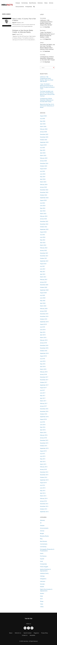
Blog (41, 538)
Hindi (41, 561)
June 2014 (42, 488)
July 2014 (42, 485)
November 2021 (44, 255)
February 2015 (43, 466)
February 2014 (43, 498)
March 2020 (43, 306)
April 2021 (42, 274)
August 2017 (43, 387)
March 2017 (43, 401)
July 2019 (42, 327)
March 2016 (43, 432)
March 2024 (43, 182)
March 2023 (43, 213)
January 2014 (43, 501)
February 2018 (43, 372)
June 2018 (42, 361)
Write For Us (18, 633)
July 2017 (42, 390)
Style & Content (27, 633)
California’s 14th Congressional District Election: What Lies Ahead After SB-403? (46, 22)
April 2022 (42, 242)
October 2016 (43, 414)
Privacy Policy (44, 633)
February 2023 (43, 216)
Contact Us (24, 635)
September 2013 (44, 511)
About (10, 633)
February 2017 (43, 403)
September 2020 (44, 290)
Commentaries (43, 18)
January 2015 (43, 469)
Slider (41, 596)
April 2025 (42, 153)
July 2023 (42, 203)
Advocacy (42, 520)
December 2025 (44, 134)
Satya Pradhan (47, 26)
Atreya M (14, 34)
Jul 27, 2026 (42, 61)
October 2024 (43, 166)
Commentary (24, 3)
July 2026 (42, 118)
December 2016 (44, 408)
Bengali (42, 533)
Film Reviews (43, 556)
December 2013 (44, 503)
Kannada (42, 584)
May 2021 (42, 271)
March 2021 (43, 277)
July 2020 (42, 295)
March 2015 (43, 464)
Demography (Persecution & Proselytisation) (47, 550)
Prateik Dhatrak (47, 51)
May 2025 (42, 150)
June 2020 (42, 298)
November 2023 (44, 192)
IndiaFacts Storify (44, 573)
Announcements (20, 6)
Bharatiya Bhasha (44, 536)
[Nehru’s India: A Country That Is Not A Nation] (6, 22)
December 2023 (44, 190)
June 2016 (42, 424)
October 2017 (43, 382)
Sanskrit (42, 593)
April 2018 (42, 366)
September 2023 (44, 197)
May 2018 (42, 364)
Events (41, 553)
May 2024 (42, 176)
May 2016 (42, 427)
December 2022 (44, 221)
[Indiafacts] (7, 5)
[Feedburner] (25, 628)
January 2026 (43, 131)
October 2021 (43, 258)
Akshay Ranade (47, 61)
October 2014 (43, 477)
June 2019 (42, 329)
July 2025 (42, 147)
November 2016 (44, 411)
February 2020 (43, 308)
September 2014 (44, 480)
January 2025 (43, 160)
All (40, 523)
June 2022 (42, 237)
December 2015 (44, 440)
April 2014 (42, 493)
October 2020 (43, 287)
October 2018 (43, 350)
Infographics (43, 578)
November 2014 (44, 474)
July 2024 (42, 171)
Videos (46, 3)
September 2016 (44, 416)
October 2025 (43, 139)
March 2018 (43, 369)
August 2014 (43, 482)
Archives (51, 3)
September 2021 (44, 261)
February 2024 (43, 184)
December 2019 (44, 313)
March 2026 (43, 126)
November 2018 (44, 348)
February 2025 (43, 158)
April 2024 (42, 179)
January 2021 (43, 282)
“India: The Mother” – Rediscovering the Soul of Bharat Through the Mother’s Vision (47, 35)
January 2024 (43, 187)
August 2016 (43, 419)
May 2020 (42, 300)
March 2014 (43, 495)
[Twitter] (32, 628)
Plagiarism (36, 633)
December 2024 (44, 163)
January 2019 (43, 343)
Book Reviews (32, 3)
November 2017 (44, 379)
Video (41, 604)
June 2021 (42, 269)
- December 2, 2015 (20, 22)
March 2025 (43, 155)
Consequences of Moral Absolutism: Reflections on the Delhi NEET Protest (47, 58)
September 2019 (44, 321)
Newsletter (32, 635)
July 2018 (42, 358)
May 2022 (42, 240)
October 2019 (43, 319)
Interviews (40, 3)
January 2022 (43, 250)
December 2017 (44, 377)
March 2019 (43, 337)
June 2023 (42, 205)
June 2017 (42, 393)
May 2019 (42, 332)
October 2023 (43, 195)
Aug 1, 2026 (42, 51)
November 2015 (44, 443)
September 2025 (44, 142)
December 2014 (44, 472)
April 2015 (42, 461)
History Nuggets (44, 566)
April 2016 (42, 430)
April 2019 (42, 335)
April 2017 (42, 398)
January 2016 (43, 437)
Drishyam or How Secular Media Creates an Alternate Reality (22, 31)
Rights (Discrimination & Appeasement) (46, 590)
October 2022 (43, 226)
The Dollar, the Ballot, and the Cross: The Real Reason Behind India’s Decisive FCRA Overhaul (47, 47)
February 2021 (43, 279)
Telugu (41, 601)
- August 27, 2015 (19, 34)
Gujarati (42, 558)
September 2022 (44, 229)
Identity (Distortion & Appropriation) (45, 570)
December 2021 (44, 253)
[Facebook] (28, 628)
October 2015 (43, 445)
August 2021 (43, 263)
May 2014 (42, 490)
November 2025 (44, 137)
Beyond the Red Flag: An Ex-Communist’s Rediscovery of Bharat (47, 106)
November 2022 (44, 224)
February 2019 (43, 340)
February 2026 (43, 129)
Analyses (18, 3)
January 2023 (43, 218)
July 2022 (42, 234)
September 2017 (44, 385)
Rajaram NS (14, 22)
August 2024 (43, 168)
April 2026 (42, 124)
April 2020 (42, 303)
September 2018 (44, 353)
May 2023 (42, 208)
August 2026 (43, 116)
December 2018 (44, 345)
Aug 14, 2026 (42, 26)
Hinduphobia (28, 6)
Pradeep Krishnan (48, 39)
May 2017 (42, 395)
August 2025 (43, 145)
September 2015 (44, 448)
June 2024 (42, 174)
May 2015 (42, 459)
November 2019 (44, 316)
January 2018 (43, 374)
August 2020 (43, 292)
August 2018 (43, 356)
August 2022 (43, 232)
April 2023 (42, 211)
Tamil (41, 598)
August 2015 (43, 451)
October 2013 (43, 509)
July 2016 (42, 422)
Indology (42, 576)
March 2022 (43, 245)
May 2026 (42, 121)
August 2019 (43, 324)
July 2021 (42, 266)
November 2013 (44, 506)
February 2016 (43, 435)
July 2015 (42, 453)
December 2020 (44, 284)
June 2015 (42, 456)
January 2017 (43, 406)
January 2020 (43, 311)
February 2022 (43, 248)
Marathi (42, 586)
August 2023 (43, 200)
